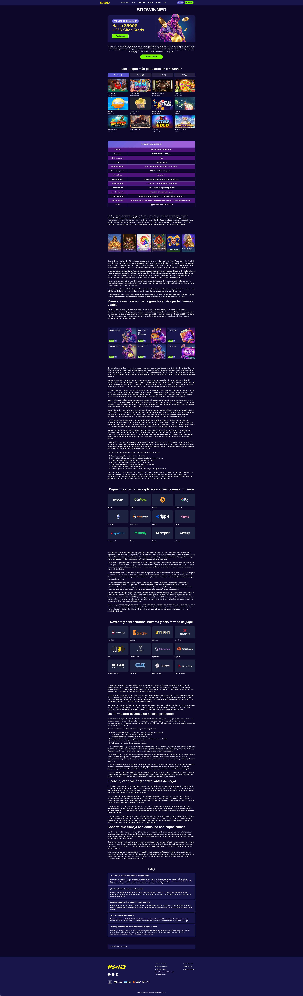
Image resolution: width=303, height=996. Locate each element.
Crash (161, 75)
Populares (117, 75)
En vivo (139, 75)
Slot (183, 75)
